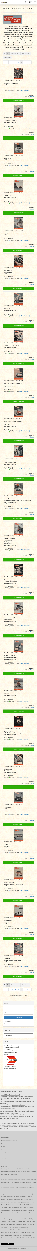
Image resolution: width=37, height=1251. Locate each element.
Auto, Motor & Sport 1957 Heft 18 (13, 458)
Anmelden (18, 1017)
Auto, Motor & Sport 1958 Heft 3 (13, 728)
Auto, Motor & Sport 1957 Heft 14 (13, 305)
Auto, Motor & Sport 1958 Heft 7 (13, 841)
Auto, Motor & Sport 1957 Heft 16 (13, 380)
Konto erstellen (8, 1021)
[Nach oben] (32, 1248)
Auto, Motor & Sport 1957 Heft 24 (13, 615)
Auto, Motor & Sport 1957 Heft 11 (13, 192)
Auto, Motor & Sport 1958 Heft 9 (13, 917)
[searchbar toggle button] (26, 2)
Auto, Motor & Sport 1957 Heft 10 (13, 155)
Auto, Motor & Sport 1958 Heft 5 (13, 766)
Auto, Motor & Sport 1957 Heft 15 (13, 343)
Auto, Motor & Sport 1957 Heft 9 (13, 117)
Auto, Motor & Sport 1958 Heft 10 (13, 955)
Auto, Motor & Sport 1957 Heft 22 (13, 535)
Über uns (3, 1150)
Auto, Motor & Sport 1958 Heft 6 (13, 804)
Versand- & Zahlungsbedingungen (9, 1153)
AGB (2, 1156)
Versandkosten (5, 1137)
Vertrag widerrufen (7, 1244)
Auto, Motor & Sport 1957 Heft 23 (13, 577)
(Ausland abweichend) (24, 90)
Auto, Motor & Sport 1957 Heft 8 (13, 80)
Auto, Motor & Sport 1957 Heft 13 (13, 267)
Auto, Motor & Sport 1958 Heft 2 (13, 690)
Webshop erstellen (13, 1248)
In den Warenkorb (18, 100)
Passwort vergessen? (9, 1023)
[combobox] (15, 54)
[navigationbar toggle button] (35, 2)
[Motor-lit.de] (3, 2)
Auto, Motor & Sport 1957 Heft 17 (13, 418)
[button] (4, 54)
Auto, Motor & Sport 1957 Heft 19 (13, 496)
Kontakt (3, 1147)
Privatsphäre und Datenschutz (9, 1140)
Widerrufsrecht (5, 1159)
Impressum (4, 1143)
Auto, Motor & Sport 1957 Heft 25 (13, 653)
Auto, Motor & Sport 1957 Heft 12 (13, 230)
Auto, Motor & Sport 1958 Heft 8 (13, 879)
